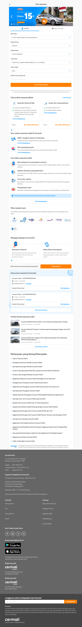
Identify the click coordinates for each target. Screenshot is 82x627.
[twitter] (18, 533)
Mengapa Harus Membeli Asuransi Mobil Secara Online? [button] (30, 383)
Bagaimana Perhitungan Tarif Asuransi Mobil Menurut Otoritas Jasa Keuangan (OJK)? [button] (40, 415)
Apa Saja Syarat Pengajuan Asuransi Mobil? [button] (26, 391)
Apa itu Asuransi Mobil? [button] (20, 358)
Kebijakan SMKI (47, 513)
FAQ (6, 508)
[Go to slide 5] (17, 24)
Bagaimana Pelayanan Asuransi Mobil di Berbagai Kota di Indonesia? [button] (34, 379)
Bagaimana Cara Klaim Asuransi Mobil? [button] (25, 437)
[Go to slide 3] (14, 24)
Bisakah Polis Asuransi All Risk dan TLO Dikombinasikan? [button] (31, 403)
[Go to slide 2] (12, 24)
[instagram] (24, 533)
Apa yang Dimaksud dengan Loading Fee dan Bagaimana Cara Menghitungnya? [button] (37, 433)
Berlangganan (70, 601)
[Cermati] (12, 619)
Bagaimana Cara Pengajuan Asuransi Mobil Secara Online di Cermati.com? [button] (36, 387)
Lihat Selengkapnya (18, 119)
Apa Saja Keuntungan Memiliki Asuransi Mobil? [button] (27, 367)
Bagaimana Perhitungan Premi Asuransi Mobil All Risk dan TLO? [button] (33, 411)
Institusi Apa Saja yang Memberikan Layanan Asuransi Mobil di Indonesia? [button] (36, 371)
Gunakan (28, 284)
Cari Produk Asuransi (41, 85)
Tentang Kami (9, 503)
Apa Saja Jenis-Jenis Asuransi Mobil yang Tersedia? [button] (29, 399)
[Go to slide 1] (11, 24)
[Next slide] (70, 16)
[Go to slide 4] (16, 24)
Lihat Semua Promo (41, 310)
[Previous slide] (11, 16)
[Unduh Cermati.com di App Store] (13, 551)
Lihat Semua (67, 97)
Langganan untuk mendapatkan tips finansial (23, 598)
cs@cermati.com (17, 470)
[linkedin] (12, 533)
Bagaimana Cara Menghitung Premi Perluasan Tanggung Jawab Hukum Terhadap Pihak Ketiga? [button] (40, 428)
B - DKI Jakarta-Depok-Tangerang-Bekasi (24, 37)
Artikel (7, 518)
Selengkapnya (65, 288)
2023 (13, 71)
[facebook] (7, 533)
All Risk (26, 28)
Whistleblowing (47, 518)
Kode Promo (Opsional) (18, 75)
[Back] (10, 4)
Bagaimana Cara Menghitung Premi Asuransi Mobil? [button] (29, 423)
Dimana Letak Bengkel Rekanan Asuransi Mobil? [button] (28, 375)
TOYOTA (14, 46)
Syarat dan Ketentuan (49, 503)
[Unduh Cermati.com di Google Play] (13, 545)
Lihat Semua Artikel (41, 347)
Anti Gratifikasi (47, 524)
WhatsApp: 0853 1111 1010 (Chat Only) (17, 490)
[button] (41, 16)
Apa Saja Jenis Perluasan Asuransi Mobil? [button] (26, 419)
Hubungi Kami (56, 266)
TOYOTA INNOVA (17, 54)
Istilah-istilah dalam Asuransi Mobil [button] (24, 441)
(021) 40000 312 (17, 465)
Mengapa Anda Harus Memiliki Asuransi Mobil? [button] (27, 362)
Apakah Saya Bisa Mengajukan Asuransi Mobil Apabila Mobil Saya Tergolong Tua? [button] (38, 395)
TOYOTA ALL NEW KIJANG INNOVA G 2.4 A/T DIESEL (28, 62)
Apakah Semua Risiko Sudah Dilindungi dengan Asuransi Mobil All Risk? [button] (35, 407)
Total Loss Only (58, 28)
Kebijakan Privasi (47, 508)
